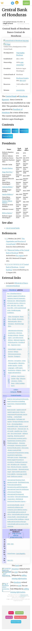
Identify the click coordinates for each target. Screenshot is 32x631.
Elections (19, 333)
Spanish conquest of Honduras (16, 296)
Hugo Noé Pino (7, 172)
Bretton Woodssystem (4, 490)
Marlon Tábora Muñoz (7, 202)
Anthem (13, 376)
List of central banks (13, 228)
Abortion (10, 360)
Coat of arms (20, 376)
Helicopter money (12, 457)
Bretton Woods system (14, 448)
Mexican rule (11, 301)
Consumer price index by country (17, 509)
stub (16, 572)
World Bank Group (23, 482)
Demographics (13, 363)
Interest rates (23, 426)
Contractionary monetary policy (17, 438)
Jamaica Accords (12, 482)
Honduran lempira (22, 78)
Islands (14, 319)
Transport (17, 356)
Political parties (12, 342)
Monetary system (20, 445)
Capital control (20, 409)
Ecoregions (15, 316)
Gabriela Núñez (7, 187)
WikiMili (5, 3)
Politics (4, 337)
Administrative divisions (15, 330)
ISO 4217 (22, 80)
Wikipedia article (24, 594)
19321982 (20, 305)
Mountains (20, 319)
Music (13, 383)
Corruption (17, 360)
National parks (12, 321)
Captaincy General (16, 298)
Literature (14, 381)
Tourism (10, 356)
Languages (11, 368)
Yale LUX (10, 560)
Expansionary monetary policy (16, 440)
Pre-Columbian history (14, 293)
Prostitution (11, 370)
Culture (9, 380)
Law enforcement (18, 337)
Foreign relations (13, 335)
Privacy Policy (16, 622)
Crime (24, 360)
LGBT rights (19, 368)
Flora (9, 319)
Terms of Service (20, 617)
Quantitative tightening (14, 455)
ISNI (8, 544)
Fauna (21, 316)
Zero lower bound (16, 433)
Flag (17, 378)
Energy (16, 351)
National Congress (19, 340)
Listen (26, 2)
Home (11, 613)
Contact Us (19, 613)
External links (7, 136)
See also (15, 131)
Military (10, 340)
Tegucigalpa (20, 53)
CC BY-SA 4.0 (22, 596)
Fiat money (25, 448)
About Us (9, 617)
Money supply (11, 460)
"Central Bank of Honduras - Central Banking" (17, 267)
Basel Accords (11, 409)
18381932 (13, 305)
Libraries (22, 378)
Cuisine (13, 378)
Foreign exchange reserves (21, 421)
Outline (16, 389)
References (24, 131)
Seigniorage (22, 457)
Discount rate (22, 429)
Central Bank (11, 96)
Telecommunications (14, 354)
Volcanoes (11, 324)
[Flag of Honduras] (28, 370)
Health (20, 365)
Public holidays (20, 383)
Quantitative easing (22, 452)
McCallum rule (15, 464)
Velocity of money (16, 467)
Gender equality (12, 365)
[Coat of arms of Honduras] (28, 335)
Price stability (11, 474)
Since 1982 (10, 308)
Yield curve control (16, 476)
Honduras (19, 55)
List (9, 424)
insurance (15, 569)
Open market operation (19, 471)
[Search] (17, 2)
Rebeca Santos (7, 213)
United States (11, 553)
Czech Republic (20, 553)
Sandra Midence (7, 194)
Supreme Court (15, 345)
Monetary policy (19, 436)
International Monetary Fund (16, 480)
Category (13, 392)
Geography (4, 321)
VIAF (12, 544)
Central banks (16, 395)
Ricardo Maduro (7, 168)
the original (20, 255)
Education (21, 363)
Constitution (12, 333)
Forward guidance (17, 424)
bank (17, 566)
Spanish (5, 100)
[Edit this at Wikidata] (16, 537)
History (4, 303)
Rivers (19, 321)
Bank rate (10, 429)
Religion (18, 370)
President (21, 342)
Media (20, 381)
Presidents (6, 131)
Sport (12, 385)
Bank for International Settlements (17, 399)
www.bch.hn (20, 90)
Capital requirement (13, 412)
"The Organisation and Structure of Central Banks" (16, 241)
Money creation (12, 450)
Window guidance (12, 443)
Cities (9, 316)
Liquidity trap (18, 431)
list (9, 345)
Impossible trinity (12, 426)
